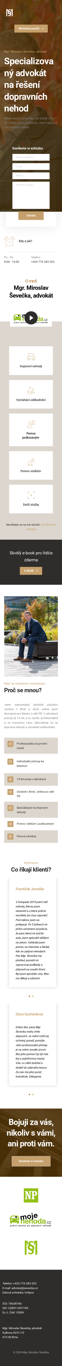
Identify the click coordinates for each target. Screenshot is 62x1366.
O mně (31, 281)
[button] (31, 318)
